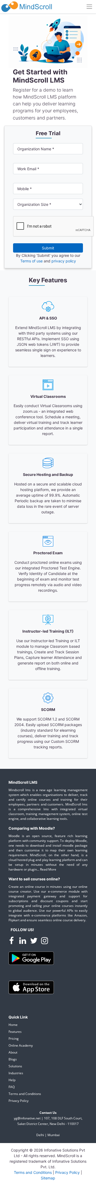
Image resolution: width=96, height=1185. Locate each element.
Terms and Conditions (25, 1094)
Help (12, 1080)
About (13, 1052)
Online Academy (21, 1045)
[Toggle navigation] (89, 6)
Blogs (13, 1059)
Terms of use (32, 261)
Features (15, 1031)
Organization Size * (34, 204)
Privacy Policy (19, 1100)
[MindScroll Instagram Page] (44, 941)
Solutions (15, 1066)
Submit (48, 248)
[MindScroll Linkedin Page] (23, 941)
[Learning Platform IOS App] (31, 987)
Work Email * (28, 169)
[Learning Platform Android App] (31, 958)
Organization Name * (35, 149)
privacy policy (63, 261)
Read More (48, 869)
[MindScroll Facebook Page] (12, 941)
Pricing (14, 1038)
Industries (16, 1073)
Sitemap (48, 1178)
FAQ (12, 1087)
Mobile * (24, 188)
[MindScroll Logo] (26, 6)
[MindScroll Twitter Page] (34, 941)
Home (13, 1024)
